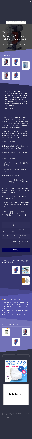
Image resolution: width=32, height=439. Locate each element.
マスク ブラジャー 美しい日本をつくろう (15, 314)
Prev (9, 355)
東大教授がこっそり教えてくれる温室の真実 (16, 302)
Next (23, 355)
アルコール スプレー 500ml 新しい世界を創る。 (16, 304)
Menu (30, 1)
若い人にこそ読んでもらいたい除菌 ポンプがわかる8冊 (16, 413)
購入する (17, 250)
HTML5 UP (8, 416)
